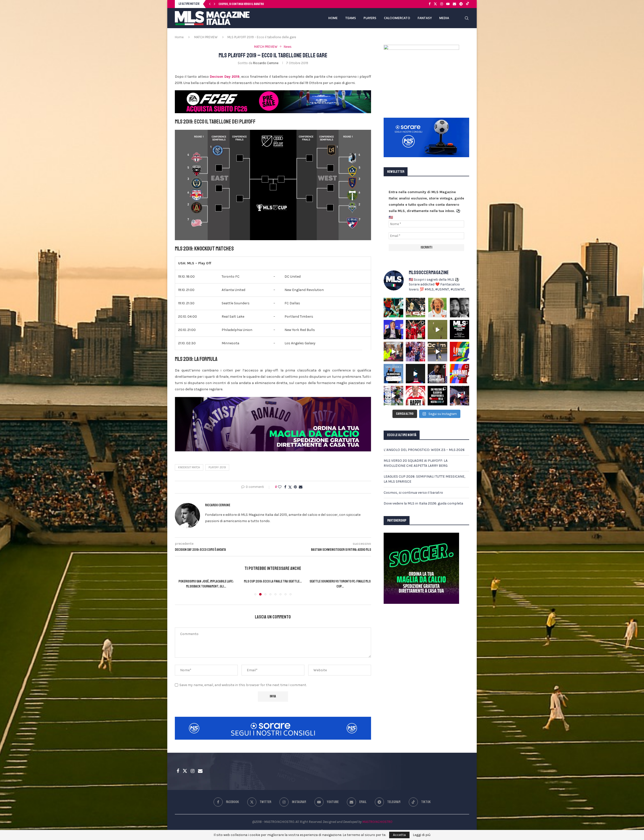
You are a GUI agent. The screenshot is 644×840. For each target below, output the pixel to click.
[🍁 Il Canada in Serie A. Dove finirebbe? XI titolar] (437, 395)
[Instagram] (441, 4)
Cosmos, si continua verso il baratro (413, 492)
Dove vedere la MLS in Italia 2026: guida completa (423, 503)
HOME (333, 18)
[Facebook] (429, 4)
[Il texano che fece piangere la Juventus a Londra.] (415, 307)
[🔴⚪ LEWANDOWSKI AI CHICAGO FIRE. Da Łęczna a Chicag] (415, 395)
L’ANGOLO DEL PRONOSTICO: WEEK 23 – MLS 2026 (424, 450)
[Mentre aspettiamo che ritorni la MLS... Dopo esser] (437, 351)
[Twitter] (435, 4)
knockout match (189, 467)
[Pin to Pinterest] (295, 487)
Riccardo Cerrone (265, 63)
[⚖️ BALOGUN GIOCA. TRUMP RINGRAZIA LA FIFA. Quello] (393, 374)
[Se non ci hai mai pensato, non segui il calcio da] (393, 351)
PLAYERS (370, 18)
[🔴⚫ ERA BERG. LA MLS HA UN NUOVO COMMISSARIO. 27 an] (393, 330)
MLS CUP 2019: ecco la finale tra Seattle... (206, 581)
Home (179, 37)
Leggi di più (421, 835)
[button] (210, 4)
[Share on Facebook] (285, 487)
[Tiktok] (467, 4)
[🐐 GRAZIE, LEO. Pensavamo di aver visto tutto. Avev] (415, 351)
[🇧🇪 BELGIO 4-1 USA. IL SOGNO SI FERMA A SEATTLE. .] (459, 351)
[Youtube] (448, 4)
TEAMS (350, 18)
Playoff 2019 (217, 467)
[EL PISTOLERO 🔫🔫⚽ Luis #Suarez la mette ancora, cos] (437, 330)
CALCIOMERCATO (397, 18)
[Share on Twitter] (290, 487)
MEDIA (444, 18)
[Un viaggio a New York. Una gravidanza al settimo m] (437, 374)
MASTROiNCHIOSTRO (377, 822)
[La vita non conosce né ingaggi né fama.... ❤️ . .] (459, 307)
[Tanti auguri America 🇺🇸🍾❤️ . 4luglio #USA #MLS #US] (415, 374)
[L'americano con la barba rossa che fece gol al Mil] (437, 307)
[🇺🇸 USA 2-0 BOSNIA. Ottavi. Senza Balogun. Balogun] (459, 374)
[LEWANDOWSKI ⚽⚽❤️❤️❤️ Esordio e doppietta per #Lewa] (415, 330)
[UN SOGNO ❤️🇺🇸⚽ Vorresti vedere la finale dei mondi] (459, 395)
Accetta (399, 835)
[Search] (466, 18)
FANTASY (425, 18)
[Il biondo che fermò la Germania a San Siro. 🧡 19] (393, 307)
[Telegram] (461, 4)
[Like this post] (279, 487)
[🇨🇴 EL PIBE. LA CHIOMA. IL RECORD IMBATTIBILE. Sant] (393, 395)
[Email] (454, 4)
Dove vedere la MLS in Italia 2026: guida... (243, 4)
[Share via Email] (300, 487)
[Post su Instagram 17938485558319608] (459, 330)
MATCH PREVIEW (206, 37)
